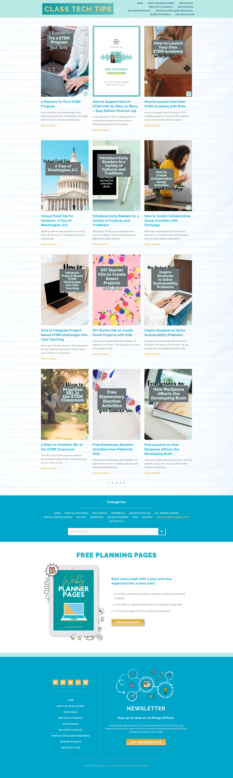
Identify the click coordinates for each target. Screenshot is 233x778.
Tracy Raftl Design (142, 765)
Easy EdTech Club (185, 14)
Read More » (50, 125)
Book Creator (99, 513)
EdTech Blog (186, 3)
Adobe (57, 513)
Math (135, 517)
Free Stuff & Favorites (161, 7)
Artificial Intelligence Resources (174, 11)
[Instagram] (78, 682)
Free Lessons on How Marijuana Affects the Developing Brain (161, 449)
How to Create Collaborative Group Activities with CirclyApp (167, 220)
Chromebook (118, 513)
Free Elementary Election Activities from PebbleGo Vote (113, 449)
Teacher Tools (116, 521)
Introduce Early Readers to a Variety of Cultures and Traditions (116, 220)
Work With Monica (160, 14)
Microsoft (147, 517)
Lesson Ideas (96, 517)
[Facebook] (63, 682)
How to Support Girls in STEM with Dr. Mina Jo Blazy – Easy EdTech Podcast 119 (115, 106)
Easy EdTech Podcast (139, 11)
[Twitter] (55, 682)
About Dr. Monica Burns (161, 3)
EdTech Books (185, 7)
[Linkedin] (85, 682)
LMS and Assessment (118, 517)
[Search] (161, 531)
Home (140, 3)
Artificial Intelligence (76, 513)
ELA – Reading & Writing (167, 513)
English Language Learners (58, 517)
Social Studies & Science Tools (173, 517)
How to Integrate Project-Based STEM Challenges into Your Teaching (64, 334)
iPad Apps (81, 517)
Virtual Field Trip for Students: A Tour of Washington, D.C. (57, 220)
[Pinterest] (70, 682)
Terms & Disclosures (113, 765)
